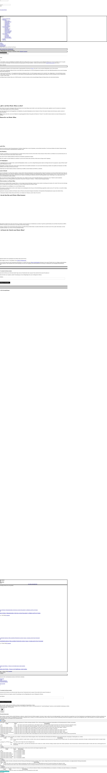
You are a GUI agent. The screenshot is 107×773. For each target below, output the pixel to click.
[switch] (0, 735)
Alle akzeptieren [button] (11, 707)
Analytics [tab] (1, 734)
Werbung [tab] (1, 758)
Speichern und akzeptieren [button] (4, 771)
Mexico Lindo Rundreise (35, 262)
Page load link (2, 683)
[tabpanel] (53, 728)
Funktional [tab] (2, 765)
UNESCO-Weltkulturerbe (21, 260)
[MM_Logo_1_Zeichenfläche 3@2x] (32, 15)
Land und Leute (4, 49)
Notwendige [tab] (2, 719)
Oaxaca (32, 68)
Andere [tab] (1, 745)
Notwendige (3, 720)
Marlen (21, 51)
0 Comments (25, 51)
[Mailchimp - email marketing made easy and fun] (56, 283)
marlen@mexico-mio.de (50, 62)
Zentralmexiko (10, 49)
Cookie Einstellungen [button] (4, 707)
